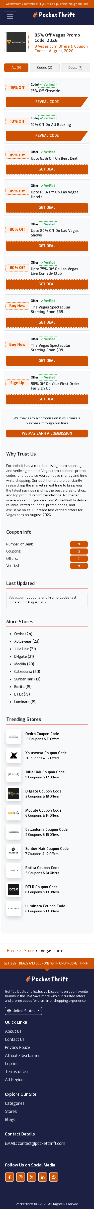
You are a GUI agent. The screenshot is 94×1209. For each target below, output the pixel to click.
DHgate (24, 656)
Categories (15, 1103)
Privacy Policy (17, 1047)
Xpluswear (26, 641)
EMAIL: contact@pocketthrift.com (35, 1143)
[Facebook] (9, 1177)
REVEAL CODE (47, 101)
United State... (24, 1011)
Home (12, 950)
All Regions (15, 1079)
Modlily (24, 664)
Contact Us (15, 1039)
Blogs (10, 1119)
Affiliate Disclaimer (22, 1055)
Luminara (25, 702)
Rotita (23, 686)
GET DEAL (47, 169)
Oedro (23, 634)
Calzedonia (27, 671)
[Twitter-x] (31, 1177)
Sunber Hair (27, 679)
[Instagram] (20, 1177)
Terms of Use (17, 1071)
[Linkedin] (42, 1177)
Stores (11, 1111)
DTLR (22, 694)
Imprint (11, 1063)
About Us (13, 1031)
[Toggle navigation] (10, 16)
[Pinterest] (53, 1177)
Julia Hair (25, 649)
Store (29, 950)
